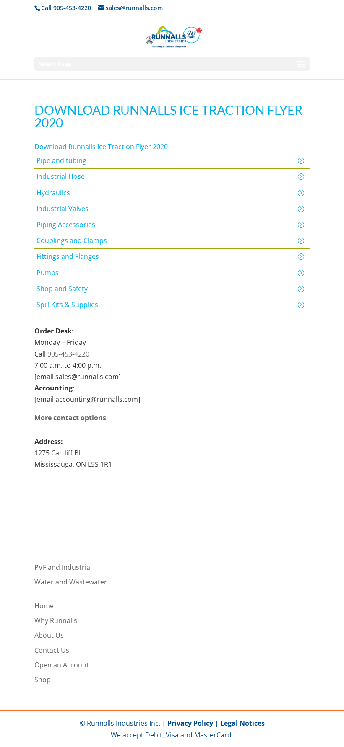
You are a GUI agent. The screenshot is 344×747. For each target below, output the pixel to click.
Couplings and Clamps (71, 240)
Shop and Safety (62, 288)
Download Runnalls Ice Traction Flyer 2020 (101, 146)
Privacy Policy (190, 723)
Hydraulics (53, 192)
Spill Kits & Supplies (67, 304)
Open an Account (61, 664)
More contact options (70, 417)
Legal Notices (242, 723)
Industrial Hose (60, 176)
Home (44, 605)
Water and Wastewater (70, 582)
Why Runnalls (55, 620)
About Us (49, 635)
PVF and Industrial (63, 567)
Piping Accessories (65, 224)
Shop (42, 679)
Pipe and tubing (61, 160)
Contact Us (51, 650)
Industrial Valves (62, 208)
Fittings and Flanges (67, 256)
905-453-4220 (68, 354)
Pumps (47, 272)
